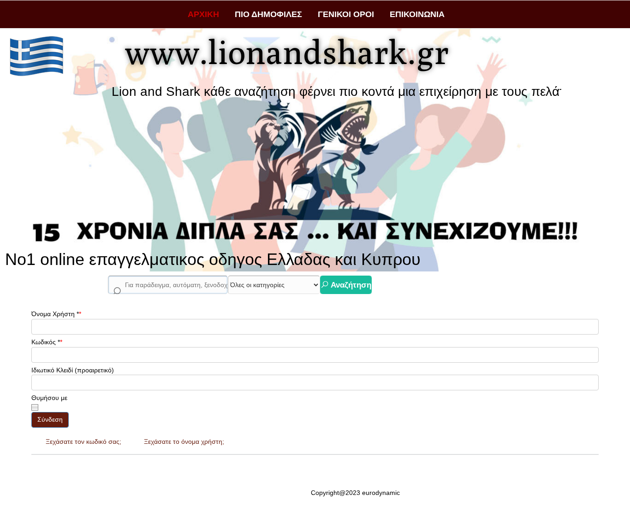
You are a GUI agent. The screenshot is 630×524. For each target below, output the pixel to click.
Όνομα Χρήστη (55, 314)
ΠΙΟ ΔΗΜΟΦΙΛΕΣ (268, 14)
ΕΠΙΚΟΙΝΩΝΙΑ (417, 14)
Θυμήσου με (49, 397)
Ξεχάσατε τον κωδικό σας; (83, 441)
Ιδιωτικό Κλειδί (52, 370)
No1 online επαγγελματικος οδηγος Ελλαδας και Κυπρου (213, 259)
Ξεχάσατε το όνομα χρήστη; (184, 441)
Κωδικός (45, 342)
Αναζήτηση (350, 285)
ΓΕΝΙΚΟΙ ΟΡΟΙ (346, 14)
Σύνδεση (50, 419)
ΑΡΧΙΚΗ (203, 14)
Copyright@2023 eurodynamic (355, 492)
